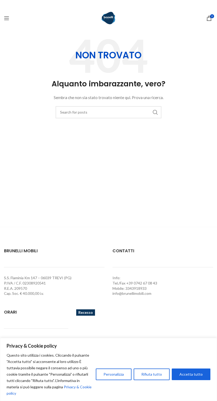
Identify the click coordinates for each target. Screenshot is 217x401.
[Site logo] (108, 18)
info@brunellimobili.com (131, 293)
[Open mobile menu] (6, 18)
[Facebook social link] (108, 5)
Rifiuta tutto (151, 374)
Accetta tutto (191, 374)
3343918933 (136, 288)
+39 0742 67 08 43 (141, 283)
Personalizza (113, 374)
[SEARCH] (155, 112)
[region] (108, 369)
